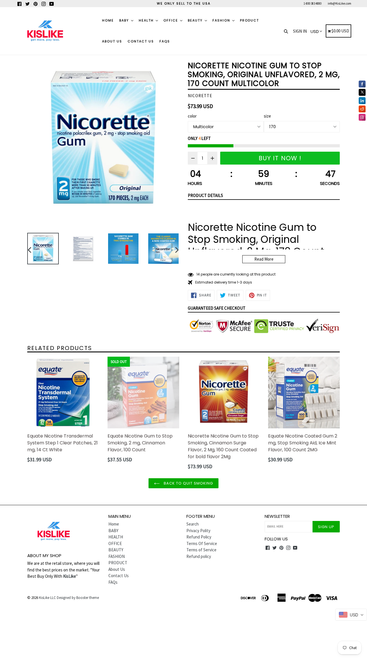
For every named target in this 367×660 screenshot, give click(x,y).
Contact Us (141, 41)
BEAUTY (196, 20)
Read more (264, 259)
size (267, 116)
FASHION (222, 20)
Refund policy (198, 556)
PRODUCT (249, 20)
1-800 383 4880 (312, 3)
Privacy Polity (198, 530)
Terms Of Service (201, 543)
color (192, 116)
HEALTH (147, 20)
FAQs (164, 41)
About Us (112, 41)
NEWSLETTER (277, 516)
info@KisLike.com (339, 3)
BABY (124, 20)
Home (108, 20)
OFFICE (171, 20)
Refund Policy (198, 537)
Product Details (205, 195)
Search (192, 524)
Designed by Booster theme (78, 597)
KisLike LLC (47, 597)
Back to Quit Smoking (188, 483)
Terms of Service (201, 549)
